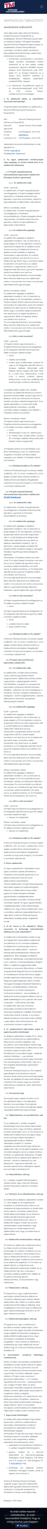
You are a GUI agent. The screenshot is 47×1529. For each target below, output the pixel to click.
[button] (22, 1525)
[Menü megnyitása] (41, 6)
